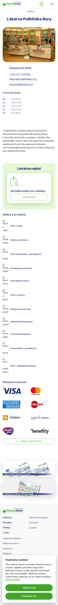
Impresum (7, 548)
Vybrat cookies (12, 579)
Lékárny (7, 517)
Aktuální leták (29, 197)
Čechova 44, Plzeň (20, 67)
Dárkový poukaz (11, 543)
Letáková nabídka (12, 538)
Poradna (7, 522)
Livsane (33, 527)
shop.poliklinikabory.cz (21, 84)
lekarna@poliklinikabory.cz (23, 79)
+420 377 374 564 (20, 74)
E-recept (33, 522)
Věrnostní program (38, 517)
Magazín (7, 553)
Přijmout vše (29, 587)
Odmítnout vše (29, 596)
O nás (6, 532)
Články (6, 527)
